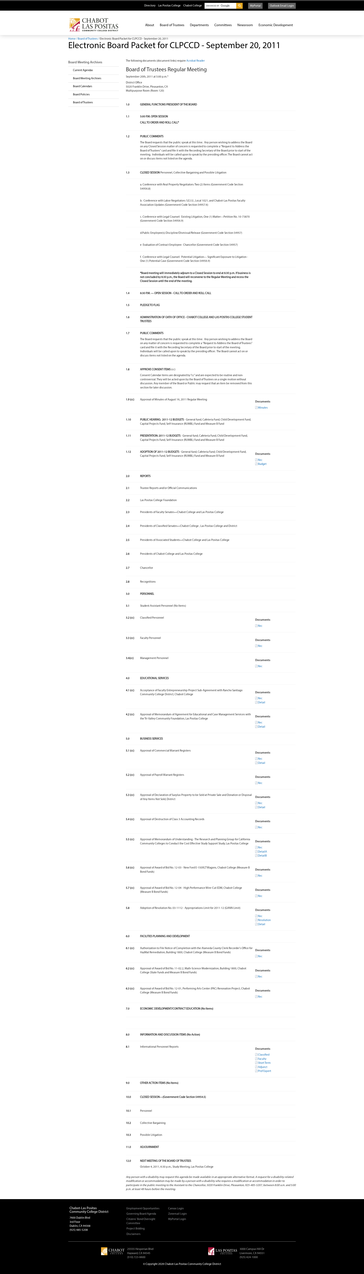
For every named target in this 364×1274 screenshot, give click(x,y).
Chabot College (192, 5)
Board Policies (81, 94)
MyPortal (255, 6)
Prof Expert (264, 1071)
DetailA (262, 851)
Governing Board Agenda (141, 1214)
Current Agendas (83, 70)
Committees (223, 25)
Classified (263, 1055)
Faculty (262, 1059)
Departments (199, 25)
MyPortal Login (177, 1219)
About (149, 25)
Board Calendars (82, 86)
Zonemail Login (177, 1214)
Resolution (264, 920)
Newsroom (245, 25)
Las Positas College (169, 5)
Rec (260, 460)
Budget (262, 464)
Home (72, 39)
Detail (261, 702)
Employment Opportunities (142, 1208)
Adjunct (262, 1067)
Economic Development (276, 25)
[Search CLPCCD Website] (239, 6)
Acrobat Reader (195, 61)
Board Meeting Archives (87, 78)
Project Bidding (135, 1228)
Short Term (264, 1063)
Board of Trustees (172, 25)
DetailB (262, 855)
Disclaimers (133, 1234)
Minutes (263, 407)
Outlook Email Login (282, 6)
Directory (149, 5)
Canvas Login (176, 1208)
